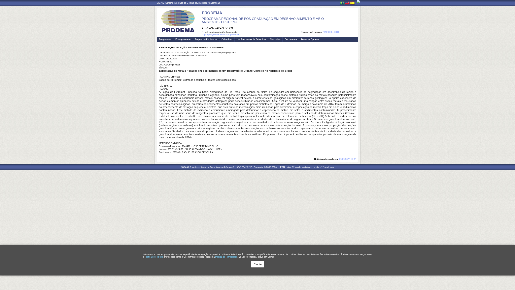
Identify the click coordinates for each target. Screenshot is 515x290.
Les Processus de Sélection (251, 39)
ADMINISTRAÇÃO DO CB (217, 28)
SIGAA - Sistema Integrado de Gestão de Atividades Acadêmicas (188, 3)
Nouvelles (275, 39)
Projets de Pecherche (206, 39)
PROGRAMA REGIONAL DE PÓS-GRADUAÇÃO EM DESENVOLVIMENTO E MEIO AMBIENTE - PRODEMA (263, 20)
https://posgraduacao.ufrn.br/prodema (220, 34)
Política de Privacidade (226, 257)
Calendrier (226, 39)
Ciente (258, 264)
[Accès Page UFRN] (358, 1)
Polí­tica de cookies (154, 257)
